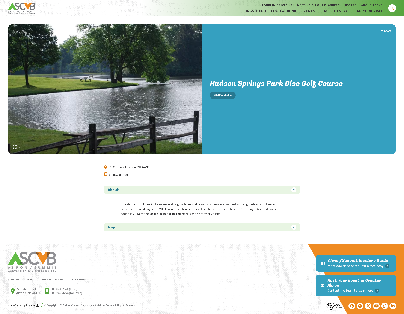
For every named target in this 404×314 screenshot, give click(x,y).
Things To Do (253, 11)
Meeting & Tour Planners (318, 5)
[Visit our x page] (368, 306)
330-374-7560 (59, 289)
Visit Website (223, 95)
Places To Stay (334, 11)
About (113, 190)
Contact (15, 279)
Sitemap (78, 279)
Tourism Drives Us (277, 5)
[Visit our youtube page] (376, 306)
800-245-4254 (59, 293)
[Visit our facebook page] (351, 306)
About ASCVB (372, 5)
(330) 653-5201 (118, 175)
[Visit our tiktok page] (384, 306)
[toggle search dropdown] (392, 8)
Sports (350, 5)
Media (32, 279)
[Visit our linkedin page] (392, 306)
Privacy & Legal (54, 279)
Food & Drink (284, 11)
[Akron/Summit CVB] (21, 8)
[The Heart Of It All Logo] (334, 306)
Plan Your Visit (368, 11)
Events (308, 11)
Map (111, 227)
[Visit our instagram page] (360, 306)
